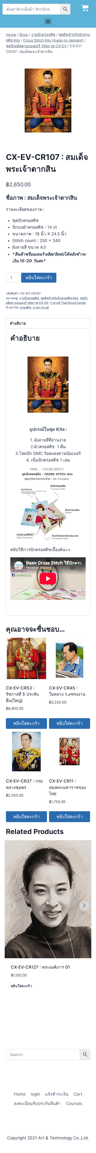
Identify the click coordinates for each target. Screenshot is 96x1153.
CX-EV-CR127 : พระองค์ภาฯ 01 (40, 967)
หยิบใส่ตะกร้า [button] (26, 723)
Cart (78, 1094)
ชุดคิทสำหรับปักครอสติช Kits (59, 298)
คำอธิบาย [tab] (18, 323)
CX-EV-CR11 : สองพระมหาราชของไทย (67, 787)
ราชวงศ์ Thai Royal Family (68, 303)
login (35, 1094)
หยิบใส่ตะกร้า (39, 277)
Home (20, 1094)
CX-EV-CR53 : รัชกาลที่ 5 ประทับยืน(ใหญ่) (22, 694)
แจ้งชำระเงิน (56, 1094)
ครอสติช (25, 307)
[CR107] (48, 100)
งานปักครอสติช (29, 298)
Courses (74, 1103)
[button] (48, 21)
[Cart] (85, 8)
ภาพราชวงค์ (41, 307)
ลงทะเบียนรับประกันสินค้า (37, 1103)
